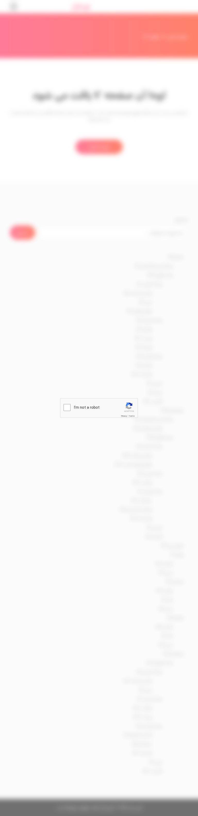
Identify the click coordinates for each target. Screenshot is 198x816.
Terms (132, 416)
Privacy (124, 416)
